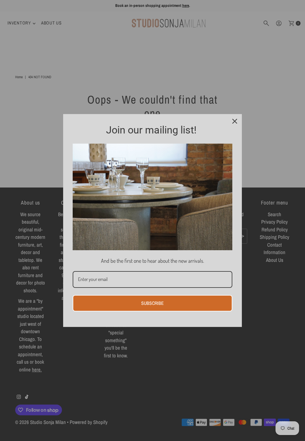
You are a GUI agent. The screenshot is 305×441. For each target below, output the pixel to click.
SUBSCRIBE (152, 303)
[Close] (235, 121)
